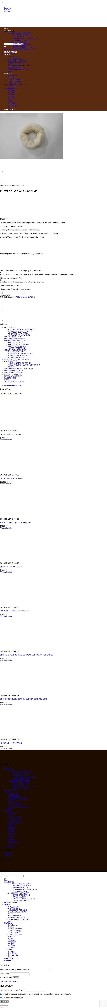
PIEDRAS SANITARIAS (17, 62)
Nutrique (11, 96)
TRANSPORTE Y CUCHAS (18, 69)
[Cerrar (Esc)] (7, 1005)
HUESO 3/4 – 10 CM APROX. (11, 743)
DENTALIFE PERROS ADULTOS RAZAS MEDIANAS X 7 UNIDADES (26, 655)
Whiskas (11, 98)
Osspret (11, 94)
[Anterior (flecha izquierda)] (1, 1007)
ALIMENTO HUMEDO (12, 337)
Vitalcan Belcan (14, 83)
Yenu (10, 100)
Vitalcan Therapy (14, 81)
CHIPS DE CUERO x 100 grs (11, 567)
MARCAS (7, 811)
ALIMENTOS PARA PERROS (19, 33)
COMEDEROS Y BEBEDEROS (20, 331)
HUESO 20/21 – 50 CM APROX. (12, 478)
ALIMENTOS (9, 31)
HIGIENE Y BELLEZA (16, 68)
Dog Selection (13, 106)
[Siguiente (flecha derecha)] (3, 1007)
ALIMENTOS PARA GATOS (18, 42)
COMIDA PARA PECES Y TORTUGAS (18, 369)
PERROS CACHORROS (22, 35)
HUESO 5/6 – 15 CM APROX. (11, 434)
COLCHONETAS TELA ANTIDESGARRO (24, 365)
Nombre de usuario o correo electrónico (15, 970)
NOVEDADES (9, 110)
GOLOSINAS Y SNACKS (17, 60)
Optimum (11, 91)
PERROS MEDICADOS (21, 40)
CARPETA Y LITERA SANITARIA (16, 359)
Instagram (7, 855)
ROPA (10, 64)
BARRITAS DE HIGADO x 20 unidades (14, 611)
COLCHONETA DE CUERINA (19, 363)
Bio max (11, 102)
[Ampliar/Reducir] (1, 1005)
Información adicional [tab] (12, 385)
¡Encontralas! (34, 230)
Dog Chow (12, 104)
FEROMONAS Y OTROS (13, 370)
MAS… (11, 71)
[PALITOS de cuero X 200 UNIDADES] (9, 182)
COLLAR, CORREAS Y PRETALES (21, 329)
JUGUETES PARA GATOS (18, 333)
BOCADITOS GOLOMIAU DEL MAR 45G (15, 522)
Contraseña (5, 973)
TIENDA (7, 54)
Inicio (6, 28)
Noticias (7, 10)
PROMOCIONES (10, 52)
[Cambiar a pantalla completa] (3, 1005)
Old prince (12, 92)
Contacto (7, 12)
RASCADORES (10, 378)
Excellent (11, 87)
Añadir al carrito (5, 295)
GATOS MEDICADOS (21, 50)
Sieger (10, 89)
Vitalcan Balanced (15, 79)
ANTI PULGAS (14, 794)
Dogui (10, 107)
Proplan (11, 815)
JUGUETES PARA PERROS (19, 335)
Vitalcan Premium (15, 85)
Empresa (7, 8)
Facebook (8, 854)
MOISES (11, 367)
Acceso (15, 977)
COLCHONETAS (14, 66)
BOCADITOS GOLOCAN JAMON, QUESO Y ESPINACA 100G (23, 699)
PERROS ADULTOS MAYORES (25, 38)
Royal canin (12, 76)
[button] (7, 49)
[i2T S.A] (8, 869)
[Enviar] (5, 46)
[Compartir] (5, 1005)
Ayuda (27, 289)
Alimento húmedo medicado (14, 339)
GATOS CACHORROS (21, 44)
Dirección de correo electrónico (12, 990)
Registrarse (4, 1001)
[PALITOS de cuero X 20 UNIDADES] (9, 171)
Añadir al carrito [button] (6, 440)
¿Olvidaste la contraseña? (9, 981)
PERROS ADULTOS (20, 37)
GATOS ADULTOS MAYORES (24, 48)
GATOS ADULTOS (20, 46)
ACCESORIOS (9, 327)
